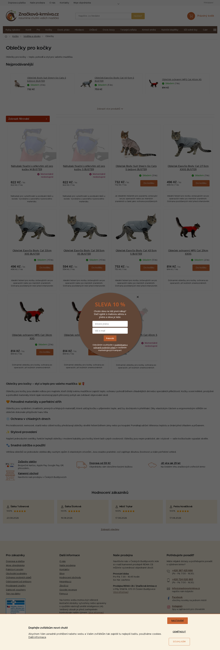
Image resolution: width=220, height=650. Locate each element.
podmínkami (120, 344)
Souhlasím (179, 642)
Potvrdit (110, 338)
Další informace (37, 637)
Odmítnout (179, 632)
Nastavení (177, 621)
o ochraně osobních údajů (110, 346)
